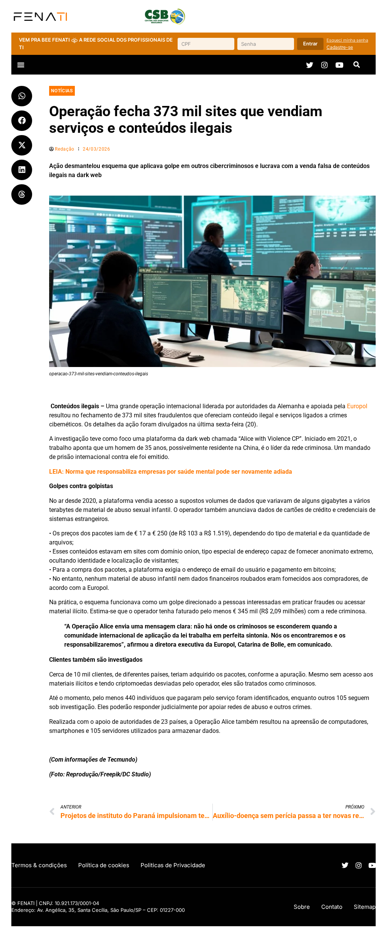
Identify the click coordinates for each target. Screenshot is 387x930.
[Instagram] (324, 64)
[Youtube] (339, 64)
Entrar (310, 43)
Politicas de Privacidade (173, 865)
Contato (331, 907)
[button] (20, 64)
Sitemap (365, 907)
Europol (357, 406)
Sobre (302, 907)
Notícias (62, 90)
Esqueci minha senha (347, 40)
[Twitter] (309, 64)
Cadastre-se (340, 47)
